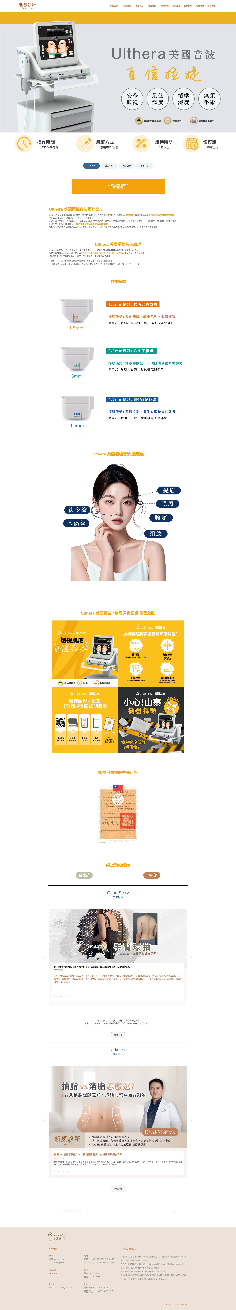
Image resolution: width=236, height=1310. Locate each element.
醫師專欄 (177, 6)
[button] (44, 957)
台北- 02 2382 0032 (92, 1277)
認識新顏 (114, 6)
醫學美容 (152, 6)
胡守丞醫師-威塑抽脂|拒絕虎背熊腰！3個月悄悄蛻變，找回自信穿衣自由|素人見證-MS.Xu (92, 967)
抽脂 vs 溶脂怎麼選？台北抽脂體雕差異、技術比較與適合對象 (88, 1154)
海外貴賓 (211, 6)
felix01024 (53, 1273)
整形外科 (139, 6)
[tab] (91, 166)
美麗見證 (165, 6)
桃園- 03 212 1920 (91, 1273)
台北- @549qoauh (56, 1263)
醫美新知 (188, 6)
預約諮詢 (200, 6)
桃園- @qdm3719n (56, 1259)
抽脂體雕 (127, 6)
